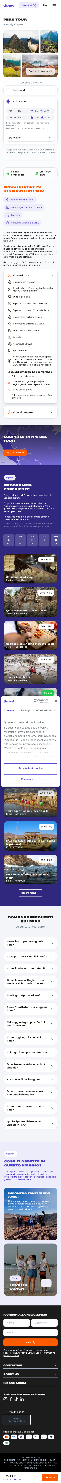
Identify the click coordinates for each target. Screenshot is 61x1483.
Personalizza (28, 779)
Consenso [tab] (10, 710)
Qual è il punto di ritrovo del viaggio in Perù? (24, 913)
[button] (12, 1479)
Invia (28, 1132)
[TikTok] (16, 1189)
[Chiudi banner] (56, 701)
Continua (50, 1477)
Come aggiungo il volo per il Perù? (24, 829)
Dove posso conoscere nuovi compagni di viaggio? (25, 883)
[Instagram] (5, 1189)
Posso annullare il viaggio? (23, 869)
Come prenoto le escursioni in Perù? (25, 898)
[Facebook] (11, 1189)
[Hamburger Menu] (54, 5)
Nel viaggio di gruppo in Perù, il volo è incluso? (26, 814)
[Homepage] (9, 5)
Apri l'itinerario (15, 453)
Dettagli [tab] (25, 710)
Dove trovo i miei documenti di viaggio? (26, 856)
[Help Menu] (44, 5)
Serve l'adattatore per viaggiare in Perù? (27, 799)
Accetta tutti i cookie (30, 768)
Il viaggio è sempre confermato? (27, 842)
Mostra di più (28, 681)
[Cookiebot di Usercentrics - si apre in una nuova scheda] (35, 701)
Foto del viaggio (38, 71)
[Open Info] (46, 1073)
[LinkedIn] (22, 1189)
